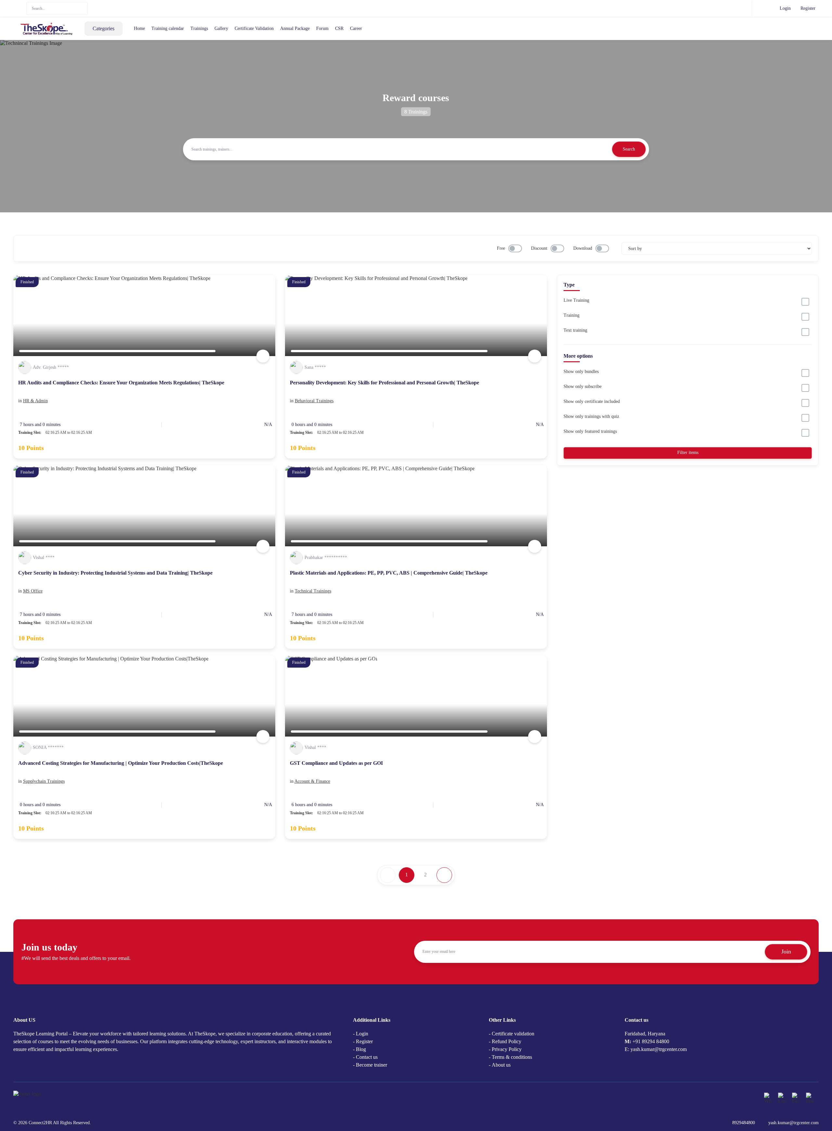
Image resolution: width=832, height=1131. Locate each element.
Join (786, 951)
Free (501, 248)
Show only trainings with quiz (591, 416)
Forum (322, 28)
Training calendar (167, 28)
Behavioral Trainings (314, 400)
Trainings (199, 28)
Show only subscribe (583, 386)
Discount (539, 248)
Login (785, 8)
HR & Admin (35, 400)
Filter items (687, 452)
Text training (575, 330)
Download (582, 248)
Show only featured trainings (590, 431)
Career (356, 28)
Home (139, 28)
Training (571, 315)
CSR (339, 28)
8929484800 (743, 1122)
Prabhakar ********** (326, 557)
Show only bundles (581, 371)
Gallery (221, 28)
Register (807, 8)
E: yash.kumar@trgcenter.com (656, 1049)
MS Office (33, 591)
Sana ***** (315, 367)
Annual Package (295, 28)
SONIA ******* (48, 747)
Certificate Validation (254, 28)
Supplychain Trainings (44, 781)
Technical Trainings (313, 591)
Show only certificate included (592, 401)
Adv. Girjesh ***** (51, 367)
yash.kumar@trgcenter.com (793, 1122)
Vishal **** (44, 557)
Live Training (576, 300)
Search (629, 149)
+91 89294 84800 (650, 1041)
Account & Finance (312, 781)
